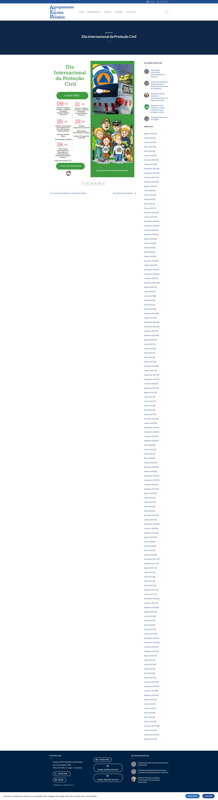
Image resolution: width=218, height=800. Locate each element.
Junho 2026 (148, 142)
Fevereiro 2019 (150, 515)
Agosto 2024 (149, 239)
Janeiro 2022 (149, 370)
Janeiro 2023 (149, 318)
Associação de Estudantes (123, 193)
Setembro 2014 (150, 695)
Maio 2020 (148, 454)
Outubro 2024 (149, 230)
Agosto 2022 (149, 340)
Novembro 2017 (150, 559)
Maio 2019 (148, 506)
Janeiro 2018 (149, 555)
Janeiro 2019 (149, 520)
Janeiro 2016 (149, 634)
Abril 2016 (148, 625)
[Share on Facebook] (83, 184)
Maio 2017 (148, 577)
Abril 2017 (148, 581)
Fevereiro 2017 (150, 590)
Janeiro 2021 (149, 423)
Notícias (119, 12)
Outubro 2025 (149, 177)
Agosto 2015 (149, 655)
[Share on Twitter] (87, 184)
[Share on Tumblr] (103, 184)
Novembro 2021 (150, 379)
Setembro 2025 (150, 182)
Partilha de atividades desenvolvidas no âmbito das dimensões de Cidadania (159, 85)
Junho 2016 (148, 616)
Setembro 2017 (150, 563)
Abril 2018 (148, 550)
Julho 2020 (148, 445)
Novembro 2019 (150, 480)
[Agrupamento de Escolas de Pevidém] (61, 12)
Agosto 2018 (149, 537)
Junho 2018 (148, 546)
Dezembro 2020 (150, 427)
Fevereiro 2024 (150, 261)
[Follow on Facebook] (166, 12)
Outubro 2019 (149, 484)
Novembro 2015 (150, 642)
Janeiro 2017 (149, 594)
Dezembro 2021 (150, 375)
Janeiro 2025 (149, 217)
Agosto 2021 (149, 392)
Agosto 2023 (149, 287)
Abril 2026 (148, 151)
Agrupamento (93, 12)
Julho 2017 (148, 572)
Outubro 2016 (149, 603)
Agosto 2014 (149, 699)
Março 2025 (149, 208)
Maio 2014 (148, 713)
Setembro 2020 (150, 441)
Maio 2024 (148, 247)
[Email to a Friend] (91, 184)
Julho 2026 (148, 138)
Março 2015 (149, 677)
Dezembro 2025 (150, 168)
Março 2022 (149, 361)
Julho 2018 (148, 541)
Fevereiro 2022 (150, 366)
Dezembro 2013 (150, 734)
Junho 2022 (148, 348)
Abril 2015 (148, 673)
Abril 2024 (148, 252)
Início (81, 12)
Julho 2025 (148, 190)
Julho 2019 (148, 498)
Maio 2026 (148, 147)
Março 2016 (149, 629)
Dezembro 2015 (150, 638)
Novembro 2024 (150, 226)
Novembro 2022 (150, 326)
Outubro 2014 (149, 691)
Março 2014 (149, 721)
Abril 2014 (148, 717)
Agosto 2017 (149, 568)
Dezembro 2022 (150, 322)
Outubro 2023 (149, 278)
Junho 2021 (148, 401)
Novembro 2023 (150, 274)
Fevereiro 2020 (150, 467)
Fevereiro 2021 (150, 419)
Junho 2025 (148, 195)
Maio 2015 (148, 669)
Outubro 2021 (149, 383)
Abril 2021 (148, 410)
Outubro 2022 (149, 331)
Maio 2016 (148, 620)
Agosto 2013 (149, 739)
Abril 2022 (148, 357)
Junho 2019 (148, 502)
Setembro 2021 (150, 388)
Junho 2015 (148, 664)
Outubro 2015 (149, 647)
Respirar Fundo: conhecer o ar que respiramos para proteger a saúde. (158, 108)
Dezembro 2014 (150, 686)
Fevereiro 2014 (150, 726)
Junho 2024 (148, 243)
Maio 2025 (148, 199)
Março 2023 (149, 309)
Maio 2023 (148, 300)
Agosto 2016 (149, 612)
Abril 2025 (148, 204)
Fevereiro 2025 (150, 212)
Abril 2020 (148, 458)
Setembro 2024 (150, 234)
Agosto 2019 (149, 493)
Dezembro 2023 (150, 269)
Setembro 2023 (150, 283)
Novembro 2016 (150, 598)
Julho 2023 (148, 291)
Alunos (107, 12)
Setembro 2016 (150, 607)
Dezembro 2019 (150, 476)
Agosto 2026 (149, 133)
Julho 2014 (148, 704)
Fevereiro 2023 (150, 313)
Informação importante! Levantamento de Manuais (157, 73)
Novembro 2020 (150, 432)
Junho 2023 (148, 296)
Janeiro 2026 (149, 164)
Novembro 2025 (150, 173)
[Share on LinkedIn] (99, 184)
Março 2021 (149, 414)
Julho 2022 (148, 344)
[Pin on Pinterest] (95, 184)
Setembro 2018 (150, 533)
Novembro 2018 (150, 524)
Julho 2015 (148, 660)
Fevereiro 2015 (150, 682)
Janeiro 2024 (149, 265)
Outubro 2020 (149, 436)
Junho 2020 (148, 449)
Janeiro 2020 (149, 471)
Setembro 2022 (150, 335)
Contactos (131, 12)
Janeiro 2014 (149, 730)
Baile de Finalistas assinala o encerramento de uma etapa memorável (159, 97)
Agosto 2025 (149, 186)
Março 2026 (149, 155)
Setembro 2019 (150, 489)
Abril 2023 (148, 305)
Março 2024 (149, 256)
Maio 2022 (148, 353)
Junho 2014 (148, 708)
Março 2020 (149, 462)
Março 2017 (149, 585)
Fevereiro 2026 (150, 160)
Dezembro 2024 (150, 221)
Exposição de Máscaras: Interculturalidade (69, 193)
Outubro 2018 (149, 528)
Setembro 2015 (150, 651)
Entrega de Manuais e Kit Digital (159, 118)
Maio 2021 (148, 405)
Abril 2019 (148, 511)
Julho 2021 (148, 397)
